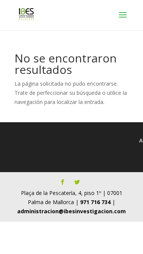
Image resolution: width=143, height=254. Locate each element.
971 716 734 (95, 202)
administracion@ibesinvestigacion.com (71, 211)
